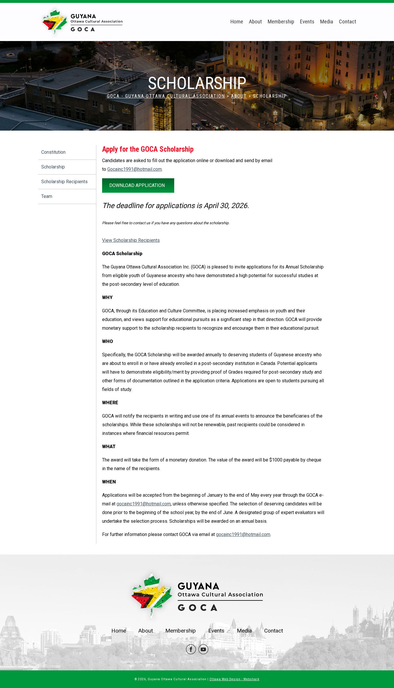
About (255, 21)
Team (46, 196)
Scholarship (53, 167)
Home (236, 21)
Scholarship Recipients (64, 181)
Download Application (137, 185)
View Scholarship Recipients (131, 240)
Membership (281, 21)
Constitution (53, 152)
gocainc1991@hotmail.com (144, 504)
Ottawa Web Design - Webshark (234, 679)
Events (307, 21)
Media (326, 21)
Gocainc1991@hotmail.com (134, 169)
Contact (347, 21)
